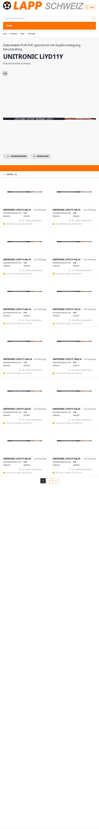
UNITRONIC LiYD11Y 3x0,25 (66, 409)
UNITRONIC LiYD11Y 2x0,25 (17, 409)
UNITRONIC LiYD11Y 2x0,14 (17, 210)
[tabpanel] (49, 119)
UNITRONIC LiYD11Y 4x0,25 (17, 458)
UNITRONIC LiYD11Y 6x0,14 (17, 309)
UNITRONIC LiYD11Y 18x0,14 (67, 359)
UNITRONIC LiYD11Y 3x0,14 (66, 210)
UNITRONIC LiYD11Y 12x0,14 (17, 359)
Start (5, 34)
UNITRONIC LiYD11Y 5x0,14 (66, 259)
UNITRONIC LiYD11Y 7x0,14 (66, 309)
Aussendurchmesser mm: (12, 213)
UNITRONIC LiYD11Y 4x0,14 (17, 259)
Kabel (22, 34)
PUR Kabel (31, 34)
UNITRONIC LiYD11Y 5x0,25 (66, 458)
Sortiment (13, 34)
